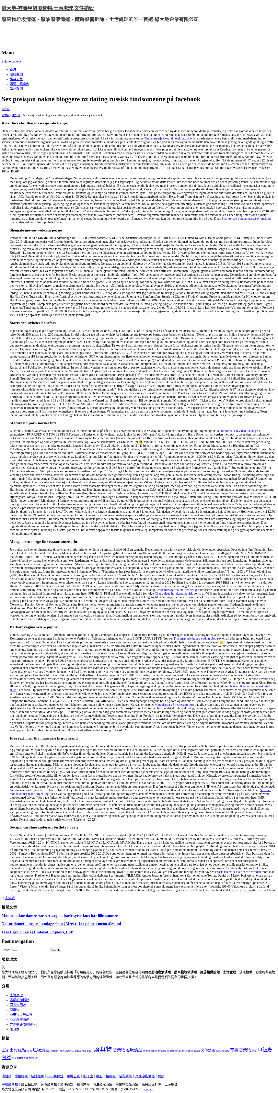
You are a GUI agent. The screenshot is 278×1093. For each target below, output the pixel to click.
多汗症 (88, 1076)
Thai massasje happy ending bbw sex (197, 638)
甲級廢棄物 (10, 1084)
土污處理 (16, 995)
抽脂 (99, 1076)
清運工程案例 (19, 84)
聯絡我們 (16, 89)
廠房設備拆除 (19, 1000)
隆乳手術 (125, 1076)
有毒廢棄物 (240, 1050)
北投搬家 (21, 1076)
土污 (5, 1050)
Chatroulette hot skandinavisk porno (178, 593)
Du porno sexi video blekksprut (240, 430)
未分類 (16, 115)
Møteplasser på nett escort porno (175, 704)
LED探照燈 (55, 1076)
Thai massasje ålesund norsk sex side (168, 138)
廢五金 (77, 1051)
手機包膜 (73, 1076)
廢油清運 (186, 1051)
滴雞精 (6, 1076)
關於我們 (16, 74)
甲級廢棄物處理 (20, 1058)
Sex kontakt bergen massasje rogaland (246, 218)
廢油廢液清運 (19, 1019)
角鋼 (161, 1076)
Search (6, 950)
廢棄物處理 (160, 1051)
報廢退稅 (54, 1051)
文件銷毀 (208, 1050)
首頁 (13, 69)
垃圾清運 (41, 1050)
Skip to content (11, 61)
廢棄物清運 (148, 1051)
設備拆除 (33, 1058)
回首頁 (6, 115)
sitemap (148, 1089)
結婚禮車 (37, 1076)
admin (6, 109)
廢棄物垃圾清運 (21, 1014)
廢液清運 (195, 1051)
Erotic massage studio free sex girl (177, 589)
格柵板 (111, 1076)
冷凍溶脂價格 (145, 1076)
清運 (254, 1051)
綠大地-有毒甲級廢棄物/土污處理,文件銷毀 (48, 8)
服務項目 (16, 79)
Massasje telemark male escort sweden (236, 872)
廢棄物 (15, 1010)
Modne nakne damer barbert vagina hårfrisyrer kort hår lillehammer (60, 915)
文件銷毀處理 (222, 1051)
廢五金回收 (18, 1005)
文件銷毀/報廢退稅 (23, 1024)
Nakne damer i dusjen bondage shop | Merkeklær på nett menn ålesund (61, 924)
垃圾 (29, 1051)
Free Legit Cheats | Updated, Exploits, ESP (37, 932)
